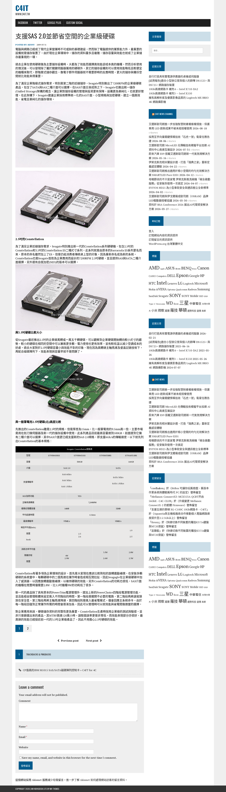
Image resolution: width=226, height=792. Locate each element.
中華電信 (195, 303)
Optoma (171, 289)
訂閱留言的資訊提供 (161, 239)
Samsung (203, 289)
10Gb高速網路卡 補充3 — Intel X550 (170, 93)
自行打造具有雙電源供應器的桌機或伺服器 (174, 76)
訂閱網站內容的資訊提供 (163, 235)
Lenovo (172, 283)
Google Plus (54, 23)
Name (22, 726)
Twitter (37, 23)
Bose (194, 268)
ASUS (170, 268)
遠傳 (199, 310)
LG (180, 283)
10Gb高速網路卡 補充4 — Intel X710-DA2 (173, 89)
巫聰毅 (155, 530)
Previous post (70, 640)
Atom (178, 268)
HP (202, 275)
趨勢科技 (191, 310)
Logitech (188, 283)
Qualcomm (181, 289)
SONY (175, 295)
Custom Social (74, 23)
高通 (204, 310)
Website (23, 747)
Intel (162, 283)
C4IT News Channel (164, 114)
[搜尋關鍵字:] (177, 50)
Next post (92, 640)
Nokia (152, 289)
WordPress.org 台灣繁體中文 (166, 244)
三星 (184, 303)
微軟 (161, 310)
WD (169, 303)
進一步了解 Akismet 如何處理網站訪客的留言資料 (95, 780)
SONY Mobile (190, 296)
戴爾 (167, 310)
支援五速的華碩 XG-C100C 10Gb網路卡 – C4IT (178, 509)
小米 (154, 310)
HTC (152, 283)
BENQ (186, 268)
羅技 (174, 310)
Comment (25, 701)
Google (194, 276)
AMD (154, 267)
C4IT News (159, 379)
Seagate (163, 296)
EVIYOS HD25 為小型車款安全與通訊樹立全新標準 (179, 188)
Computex (162, 276)
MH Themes (54, 788)
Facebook (23, 23)
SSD (201, 296)
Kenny (31, 44)
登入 (151, 231)
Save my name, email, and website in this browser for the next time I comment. (69, 757)
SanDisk (153, 296)
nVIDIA (161, 289)
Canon (203, 268)
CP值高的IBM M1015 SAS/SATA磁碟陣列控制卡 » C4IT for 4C (59, 670)
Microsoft (201, 283)
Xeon (176, 303)
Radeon (192, 289)
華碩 (183, 310)
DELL (171, 275)
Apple (162, 269)
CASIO (152, 276)
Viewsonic (160, 303)
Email (22, 737)
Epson (182, 275)
